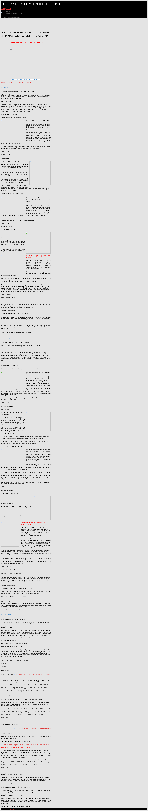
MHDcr (12, 809)
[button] (6, 8)
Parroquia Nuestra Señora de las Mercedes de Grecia (31, 4)
